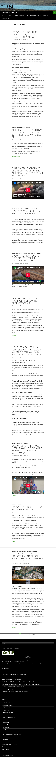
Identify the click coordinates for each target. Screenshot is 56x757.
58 (29, 634)
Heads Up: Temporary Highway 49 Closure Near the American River (27, 211)
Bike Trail (14, 165)
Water (31, 29)
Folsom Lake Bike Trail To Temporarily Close (27, 508)
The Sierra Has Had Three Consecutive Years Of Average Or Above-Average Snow (19, 676)
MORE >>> (14, 335)
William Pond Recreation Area (9, 741)
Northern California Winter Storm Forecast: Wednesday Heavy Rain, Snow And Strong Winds (26, 351)
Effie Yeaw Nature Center (8, 712)
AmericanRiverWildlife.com (9, 12)
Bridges (18, 551)
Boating (14, 29)
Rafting (18, 443)
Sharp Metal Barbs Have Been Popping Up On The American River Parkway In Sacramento (28, 172)
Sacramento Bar (6, 727)
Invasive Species (23, 29)
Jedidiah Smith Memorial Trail (9, 717)
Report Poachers (5, 18)
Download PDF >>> (16, 156)
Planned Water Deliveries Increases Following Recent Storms (27, 301)
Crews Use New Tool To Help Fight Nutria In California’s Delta (26, 258)
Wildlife (35, 29)
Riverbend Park (6, 722)
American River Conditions (7, 15)
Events (17, 29)
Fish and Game (41, 660)
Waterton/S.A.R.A (6, 737)
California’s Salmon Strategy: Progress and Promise (13, 686)
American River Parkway (19, 15)
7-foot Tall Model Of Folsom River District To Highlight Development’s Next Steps (27, 557)
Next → (34, 634)
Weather (29, 295)
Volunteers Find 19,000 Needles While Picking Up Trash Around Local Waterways (27, 449)
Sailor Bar (5, 729)
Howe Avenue (6, 715)
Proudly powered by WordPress (7, 755)
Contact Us (45, 15)
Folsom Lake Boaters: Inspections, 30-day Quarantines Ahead (25, 34)
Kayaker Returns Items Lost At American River (12, 679)
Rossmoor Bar (6, 724)
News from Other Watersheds (26, 253)
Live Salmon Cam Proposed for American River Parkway (14, 674)
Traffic (17, 206)
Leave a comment (24, 39)
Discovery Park (6, 710)
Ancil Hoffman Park (7, 707)
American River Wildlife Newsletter (34, 15)
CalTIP (3, 660)
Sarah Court (5, 732)
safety (28, 29)
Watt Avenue (5, 739)
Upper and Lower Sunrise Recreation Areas (12, 734)
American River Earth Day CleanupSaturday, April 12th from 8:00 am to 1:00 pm (27, 133)
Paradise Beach (6, 719)
